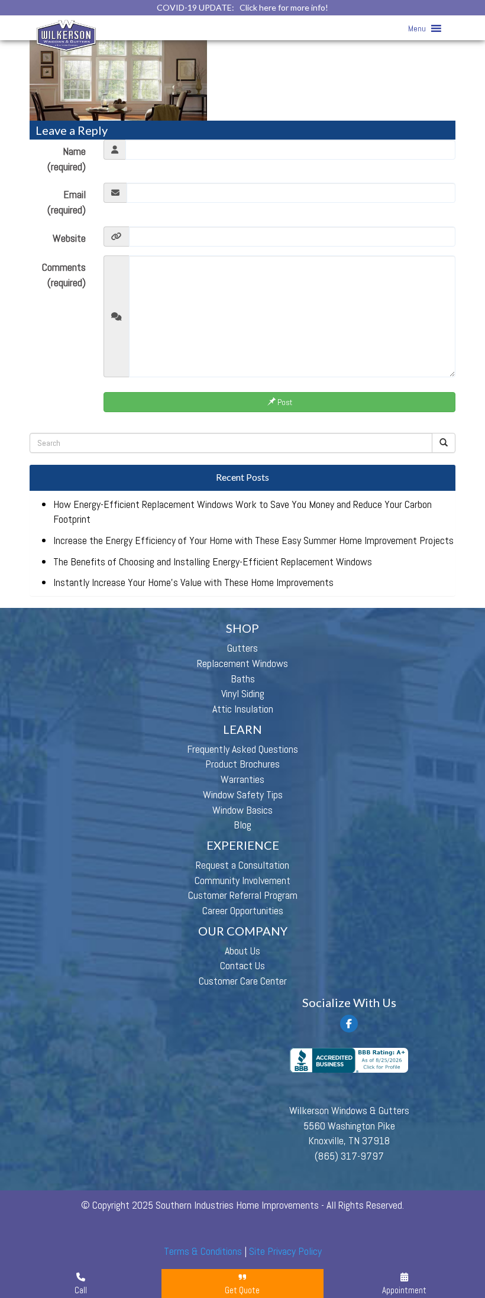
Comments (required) (64, 274)
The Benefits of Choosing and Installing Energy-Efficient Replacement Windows (212, 561)
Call (81, 1290)
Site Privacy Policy (285, 1251)
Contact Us (242, 965)
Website (69, 238)
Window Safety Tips (243, 794)
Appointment (404, 1290)
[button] (417, 28)
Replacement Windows (242, 663)
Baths (243, 678)
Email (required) (66, 201)
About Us (242, 950)
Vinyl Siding (242, 693)
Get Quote (242, 1290)
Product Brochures (242, 764)
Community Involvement (242, 880)
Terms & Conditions (203, 1251)
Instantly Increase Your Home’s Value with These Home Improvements (193, 582)
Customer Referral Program (243, 895)
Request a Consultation (242, 865)
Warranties (242, 779)
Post (284, 402)
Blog (242, 824)
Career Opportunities (242, 910)
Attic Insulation (242, 709)
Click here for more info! (284, 7)
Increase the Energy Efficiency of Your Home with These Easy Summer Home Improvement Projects (253, 540)
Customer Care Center (243, 981)
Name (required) (66, 158)
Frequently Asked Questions (242, 749)
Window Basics (242, 810)
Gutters (242, 648)
